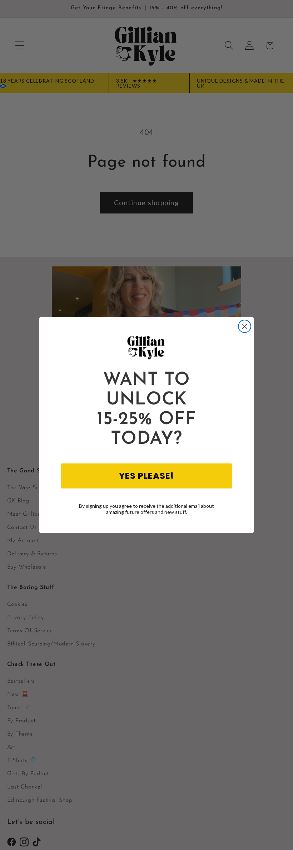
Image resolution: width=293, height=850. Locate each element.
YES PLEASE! (146, 476)
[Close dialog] (244, 326)
